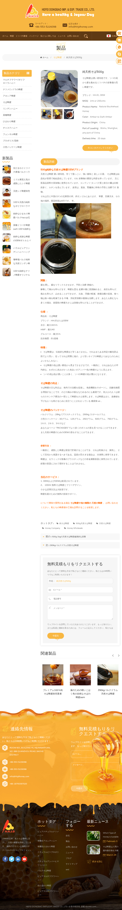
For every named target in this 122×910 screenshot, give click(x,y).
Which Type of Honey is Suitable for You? (110, 835)
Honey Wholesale (75, 528)
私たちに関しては (48, 36)
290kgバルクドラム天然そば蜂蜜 (64, 545)
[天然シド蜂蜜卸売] (7, 192)
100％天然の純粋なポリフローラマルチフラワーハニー (21, 204)
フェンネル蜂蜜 (10, 134)
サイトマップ (71, 864)
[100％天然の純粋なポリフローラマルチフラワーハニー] (7, 203)
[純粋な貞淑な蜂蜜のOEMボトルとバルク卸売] (7, 237)
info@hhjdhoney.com (81, 26)
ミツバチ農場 (21, 36)
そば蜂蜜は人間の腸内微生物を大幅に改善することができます (110, 849)
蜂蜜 (12, 36)
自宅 (68, 835)
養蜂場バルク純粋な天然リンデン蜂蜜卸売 (21, 261)
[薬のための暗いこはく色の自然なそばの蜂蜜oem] (80, 674)
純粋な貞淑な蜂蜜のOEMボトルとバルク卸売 (22, 239)
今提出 (56, 635)
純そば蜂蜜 (64, 523)
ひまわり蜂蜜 (9, 121)
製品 (68, 841)
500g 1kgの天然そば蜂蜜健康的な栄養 (69, 537)
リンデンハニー (10, 108)
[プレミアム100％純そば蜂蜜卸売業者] (52, 674)
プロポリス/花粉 (10, 140)
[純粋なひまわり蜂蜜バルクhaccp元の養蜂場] (7, 214)
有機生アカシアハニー (47, 841)
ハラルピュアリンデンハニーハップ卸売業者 (21, 250)
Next (118, 655)
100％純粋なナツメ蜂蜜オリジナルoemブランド (21, 273)
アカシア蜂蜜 (9, 96)
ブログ (69, 858)
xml (67, 869)
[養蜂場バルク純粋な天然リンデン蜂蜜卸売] (7, 260)
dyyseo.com (90, 906)
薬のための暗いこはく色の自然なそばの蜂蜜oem (80, 694)
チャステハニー (10, 128)
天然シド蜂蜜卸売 (21, 191)
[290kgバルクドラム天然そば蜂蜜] (107, 674)
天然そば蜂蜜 (105, 523)
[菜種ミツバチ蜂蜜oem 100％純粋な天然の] (7, 226)
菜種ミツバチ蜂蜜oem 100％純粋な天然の (22, 227)
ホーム (5, 36)
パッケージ (34, 36)
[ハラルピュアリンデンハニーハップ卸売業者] (7, 249)
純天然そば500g (63, 581)
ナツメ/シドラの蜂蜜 (13, 89)
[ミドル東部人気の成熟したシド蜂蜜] (7, 180)
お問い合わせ (73, 36)
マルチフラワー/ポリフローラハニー (14, 81)
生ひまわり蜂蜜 (44, 885)
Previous (112, 655)
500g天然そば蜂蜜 (84, 523)
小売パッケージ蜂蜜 (12, 147)
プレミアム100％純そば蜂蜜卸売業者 (53, 692)
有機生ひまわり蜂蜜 (46, 846)
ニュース (61, 36)
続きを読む (97, 861)
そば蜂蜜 (7, 102)
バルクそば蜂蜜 (44, 870)
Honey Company (52, 528)
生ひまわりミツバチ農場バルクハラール (21, 170)
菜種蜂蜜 (7, 115)
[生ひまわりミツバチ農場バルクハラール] (7, 169)
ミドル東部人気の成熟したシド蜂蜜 (21, 181)
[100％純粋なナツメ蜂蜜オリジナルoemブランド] (7, 272)
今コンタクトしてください (100, 148)
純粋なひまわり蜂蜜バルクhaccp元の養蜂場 (21, 216)
